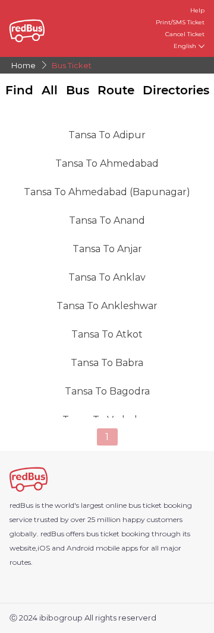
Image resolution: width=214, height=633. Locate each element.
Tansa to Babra (107, 362)
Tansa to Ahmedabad (107, 163)
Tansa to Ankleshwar (107, 305)
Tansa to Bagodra (107, 391)
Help (197, 10)
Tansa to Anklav (107, 277)
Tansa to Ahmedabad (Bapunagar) (107, 192)
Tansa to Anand (107, 220)
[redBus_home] (34, 29)
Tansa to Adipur (107, 135)
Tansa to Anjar (107, 249)
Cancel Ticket (184, 34)
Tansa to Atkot (107, 334)
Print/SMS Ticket (180, 22)
